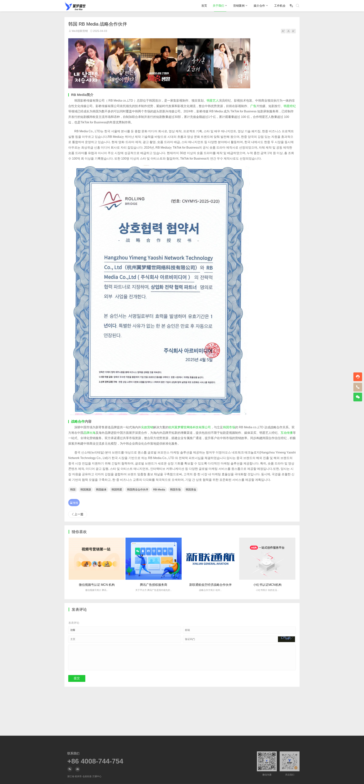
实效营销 (147, 427)
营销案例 (239, 5)
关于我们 (218, 5)
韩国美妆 (191, 489)
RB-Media (159, 489)
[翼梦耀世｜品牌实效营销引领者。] (75, 5)
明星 (210, 100)
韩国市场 (229, 427)
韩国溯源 (85, 489)
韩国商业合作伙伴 (137, 489)
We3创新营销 (80, 30)
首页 (204, 5)
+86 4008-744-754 (95, 761)
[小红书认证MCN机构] (238, 559)
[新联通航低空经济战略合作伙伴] (181, 559)
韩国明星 (116, 489)
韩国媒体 (101, 489)
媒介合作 (259, 5)
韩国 (72, 489)
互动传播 (287, 432)
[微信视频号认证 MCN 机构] (295, 559)
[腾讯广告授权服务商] (124, 559)
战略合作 (78, 421)
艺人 (216, 100)
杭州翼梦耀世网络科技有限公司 (189, 427)
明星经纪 (290, 106)
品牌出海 (89, 432)
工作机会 (280, 5)
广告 (253, 106)
